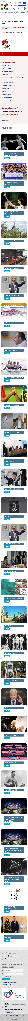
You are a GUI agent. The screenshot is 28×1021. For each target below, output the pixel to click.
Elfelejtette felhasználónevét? (9, 982)
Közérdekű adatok (6, 94)
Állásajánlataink (6, 88)
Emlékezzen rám (7, 976)
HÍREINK (4, 59)
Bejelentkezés (6, 979)
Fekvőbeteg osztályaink (7, 71)
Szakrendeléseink (6, 68)
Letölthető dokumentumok (8, 82)
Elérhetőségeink (6, 91)
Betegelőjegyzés (6, 65)
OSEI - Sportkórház (19, 1016)
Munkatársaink (5, 120)
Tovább (7, 158)
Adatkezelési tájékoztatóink (9, 100)
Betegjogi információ (7, 97)
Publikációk (5, 74)
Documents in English (7, 85)
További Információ (9, 1012)
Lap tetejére (14, 1019)
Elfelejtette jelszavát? (7, 984)
